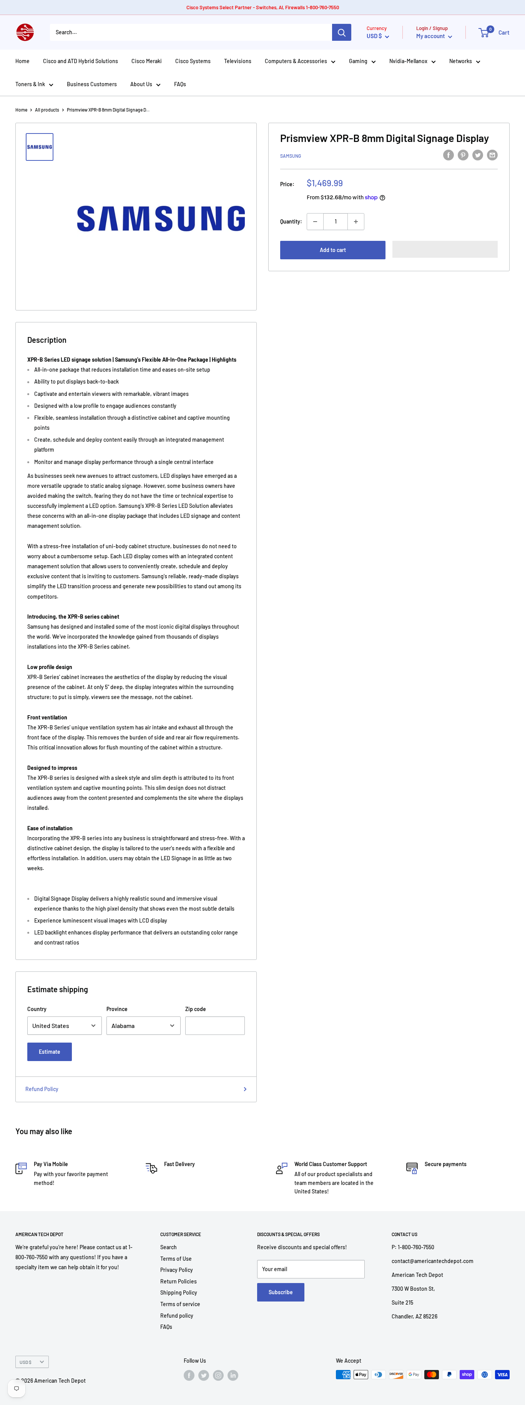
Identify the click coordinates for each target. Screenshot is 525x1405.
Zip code (195, 1009)
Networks (460, 61)
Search (168, 1247)
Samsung (290, 156)
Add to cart (333, 250)
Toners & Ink (30, 84)
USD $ (26, 1362)
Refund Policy (41, 1089)
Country (37, 1009)
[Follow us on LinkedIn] (233, 1375)
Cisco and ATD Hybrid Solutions (80, 61)
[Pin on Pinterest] (463, 155)
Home (22, 61)
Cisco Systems (193, 61)
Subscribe (281, 1292)
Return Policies (178, 1281)
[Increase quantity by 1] (356, 222)
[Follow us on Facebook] (189, 1375)
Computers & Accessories (296, 61)
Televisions (237, 61)
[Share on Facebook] (448, 155)
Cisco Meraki (146, 61)
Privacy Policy (176, 1270)
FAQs (180, 84)
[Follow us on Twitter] (203, 1375)
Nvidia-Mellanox (408, 61)
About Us (141, 84)
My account (431, 35)
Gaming (358, 61)
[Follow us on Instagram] (218, 1375)
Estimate (49, 1051)
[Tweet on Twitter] (477, 155)
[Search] (341, 32)
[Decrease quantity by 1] (315, 222)
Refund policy (176, 1315)
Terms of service (180, 1304)
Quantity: (291, 221)
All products (47, 109)
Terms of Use (176, 1258)
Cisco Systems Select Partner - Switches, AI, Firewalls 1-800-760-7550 (262, 7)
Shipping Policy (178, 1292)
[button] (445, 249)
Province (117, 1009)
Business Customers (92, 84)
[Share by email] (492, 155)
